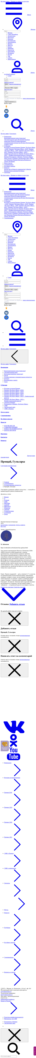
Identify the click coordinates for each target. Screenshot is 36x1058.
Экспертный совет (24, 158)
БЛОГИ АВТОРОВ (10, 430)
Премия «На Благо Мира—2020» (14, 393)
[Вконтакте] (14, 733)
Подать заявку (5, 133)
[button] (17, 232)
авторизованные (25, 635)
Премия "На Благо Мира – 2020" (18, 149)
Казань (10, 47)
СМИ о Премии (9, 408)
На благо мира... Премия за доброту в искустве (15, 1)
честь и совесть (20, 525)
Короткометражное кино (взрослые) (15, 138)
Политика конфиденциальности (13, 1017)
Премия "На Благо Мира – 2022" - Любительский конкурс (16, 152)
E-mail (9, 75)
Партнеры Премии (12, 160)
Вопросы (3, 440)
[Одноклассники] (14, 746)
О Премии (4, 385)
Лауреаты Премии (9, 402)
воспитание (4, 525)
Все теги (3, 526)
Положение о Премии (10, 1021)
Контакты (21, 160)
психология (11, 525)
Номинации (4, 367)
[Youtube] (14, 760)
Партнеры (7, 172)
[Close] (14, 619)
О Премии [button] (7, 146)
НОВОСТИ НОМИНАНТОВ (13, 429)
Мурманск (11, 53)
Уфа (9, 56)
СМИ (5, 405)
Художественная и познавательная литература (15, 142)
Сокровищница (8, 164)
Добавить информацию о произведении (13, 528)
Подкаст (23, 143)
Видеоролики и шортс (10, 380)
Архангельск (11, 36)
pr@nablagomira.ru (6, 991)
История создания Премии (12, 147)
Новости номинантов (19, 169)
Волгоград (11, 37)
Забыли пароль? (9, 82)
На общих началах (9, 166)
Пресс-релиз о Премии (11, 158)
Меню (29, 14)
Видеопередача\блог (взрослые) (13, 374)
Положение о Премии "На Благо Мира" (21, 157)
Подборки (12, 161)
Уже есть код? (8, 89)
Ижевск (10, 43)
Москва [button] (32, 29)
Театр (11, 144)
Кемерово (10, 48)
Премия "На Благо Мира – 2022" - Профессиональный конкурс (19, 154)
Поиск (32, 130)
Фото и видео (8, 163)
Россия (10, 54)
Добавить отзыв (17, 604)
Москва (10, 33)
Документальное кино (11, 139)
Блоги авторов (13, 171)
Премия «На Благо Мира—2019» (14, 391)
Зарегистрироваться (15, 84)
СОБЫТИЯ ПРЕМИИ (10, 427)
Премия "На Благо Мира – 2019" (19, 149)
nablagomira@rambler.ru (7, 999)
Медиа (6, 910)
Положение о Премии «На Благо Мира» (16, 404)
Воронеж (10, 39)
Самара (10, 57)
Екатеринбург (12, 42)
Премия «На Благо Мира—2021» (14, 394)
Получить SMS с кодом (11, 87)
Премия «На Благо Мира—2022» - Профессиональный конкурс (14, 400)
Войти (6, 84)
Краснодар (11, 50)
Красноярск (11, 51)
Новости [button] (6, 167)
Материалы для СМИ (10, 1019)
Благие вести (8, 169)
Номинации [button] (7, 136)
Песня (13, 141)
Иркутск (10, 45)
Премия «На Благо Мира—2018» (14, 390)
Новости (3, 422)
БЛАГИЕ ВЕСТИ (9, 425)
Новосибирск (12, 59)
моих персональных (29, 98)
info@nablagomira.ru (6, 994)
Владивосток (11, 40)
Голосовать (13, 133)
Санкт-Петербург (13, 34)
